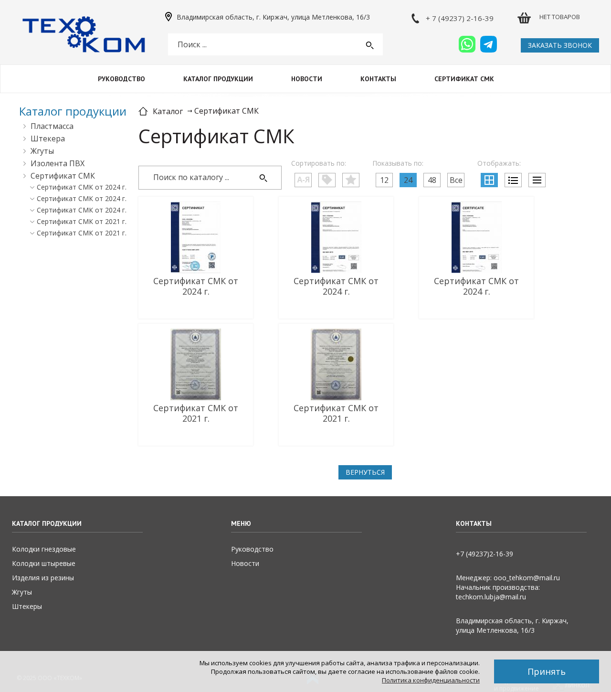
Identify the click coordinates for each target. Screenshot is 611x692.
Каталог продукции (218, 79)
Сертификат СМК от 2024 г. (81, 187)
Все (456, 180)
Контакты (378, 79)
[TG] (488, 44)
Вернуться (365, 472)
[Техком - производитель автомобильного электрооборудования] (83, 34)
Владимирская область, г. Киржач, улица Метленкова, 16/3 (273, 17)
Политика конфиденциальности (431, 680)
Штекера (48, 138)
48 (432, 180)
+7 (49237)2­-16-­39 (484, 553)
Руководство (121, 79)
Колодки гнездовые (44, 549)
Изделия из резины (43, 577)
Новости (306, 79)
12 (384, 180)
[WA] (467, 44)
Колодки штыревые (43, 563)
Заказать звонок (560, 45)
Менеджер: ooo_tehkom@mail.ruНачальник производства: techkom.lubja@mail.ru (508, 587)
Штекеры (27, 606)
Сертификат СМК (464, 79)
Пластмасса (52, 126)
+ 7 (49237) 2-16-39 (460, 18)
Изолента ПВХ (57, 163)
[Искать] (263, 178)
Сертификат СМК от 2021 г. (81, 221)
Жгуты (42, 151)
